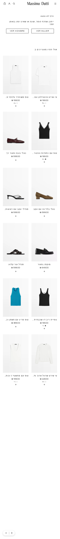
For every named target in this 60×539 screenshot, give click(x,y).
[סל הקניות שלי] (4, 3)
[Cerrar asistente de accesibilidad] (6, 533)
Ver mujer (42, 31)
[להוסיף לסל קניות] (44, 106)
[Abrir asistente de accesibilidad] (12, 533)
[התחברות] (9, 3)
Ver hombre (17, 31)
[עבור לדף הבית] (38, 3)
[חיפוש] (14, 3)
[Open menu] (55, 3)
